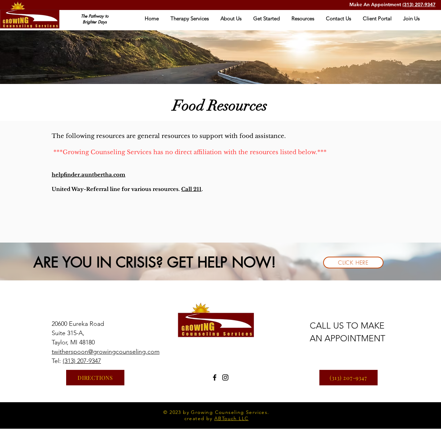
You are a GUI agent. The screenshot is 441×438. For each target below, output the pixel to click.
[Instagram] (225, 377)
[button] (190, 18)
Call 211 (191, 189)
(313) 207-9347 (418, 4)
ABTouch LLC (231, 418)
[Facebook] (215, 377)
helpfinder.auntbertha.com (88, 174)
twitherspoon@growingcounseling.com (106, 351)
